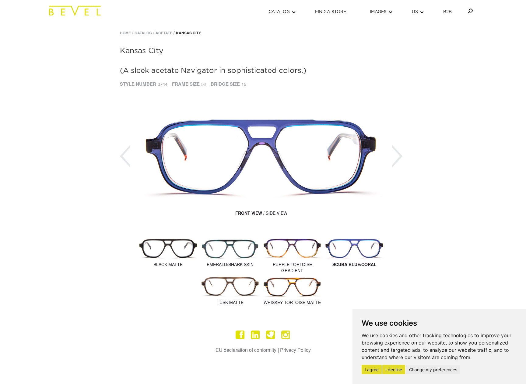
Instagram (285, 335)
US (415, 12)
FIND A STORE (330, 12)
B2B (447, 12)
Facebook (240, 335)
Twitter (270, 335)
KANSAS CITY (188, 33)
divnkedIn (255, 335)
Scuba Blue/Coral (354, 264)
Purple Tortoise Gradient (292, 267)
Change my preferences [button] (433, 369)
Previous (125, 156)
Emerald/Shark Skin (230, 264)
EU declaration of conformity (246, 349)
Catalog (143, 33)
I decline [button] (393, 369)
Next (397, 156)
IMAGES (378, 12)
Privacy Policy (295, 349)
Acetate (164, 33)
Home (125, 33)
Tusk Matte (230, 302)
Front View (248, 213)
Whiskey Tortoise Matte (292, 302)
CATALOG (279, 12)
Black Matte (168, 264)
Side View (276, 213)
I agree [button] (372, 369)
